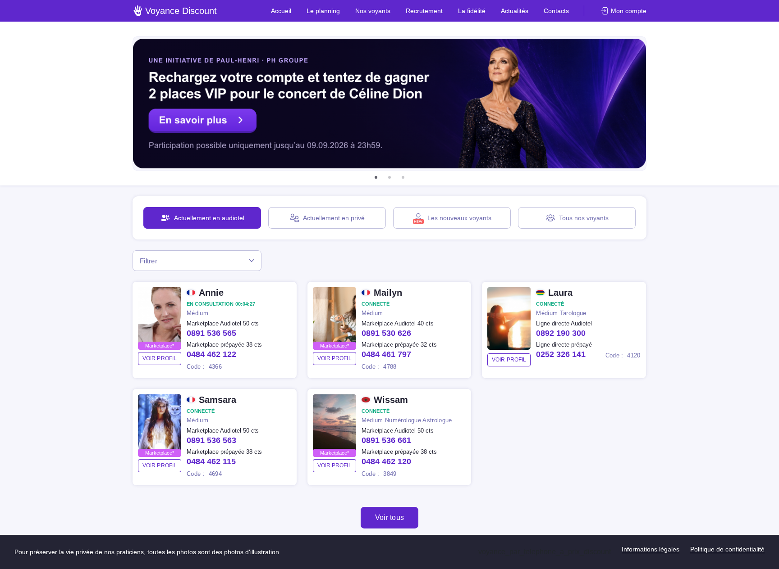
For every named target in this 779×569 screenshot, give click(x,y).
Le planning (323, 10)
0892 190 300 (561, 333)
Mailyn (388, 293)
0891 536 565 (211, 333)
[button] (375, 177)
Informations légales (650, 549)
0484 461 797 (386, 354)
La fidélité (472, 10)
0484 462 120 (386, 461)
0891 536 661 (386, 440)
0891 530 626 (386, 333)
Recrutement (424, 10)
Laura (560, 293)
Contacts (556, 10)
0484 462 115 (211, 461)
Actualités (514, 10)
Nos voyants (372, 10)
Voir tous (389, 517)
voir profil (159, 358)
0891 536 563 (211, 440)
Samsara (217, 400)
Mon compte (628, 10)
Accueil (281, 10)
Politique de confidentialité (727, 549)
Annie (211, 293)
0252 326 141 (561, 354)
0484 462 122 (211, 354)
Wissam (391, 400)
